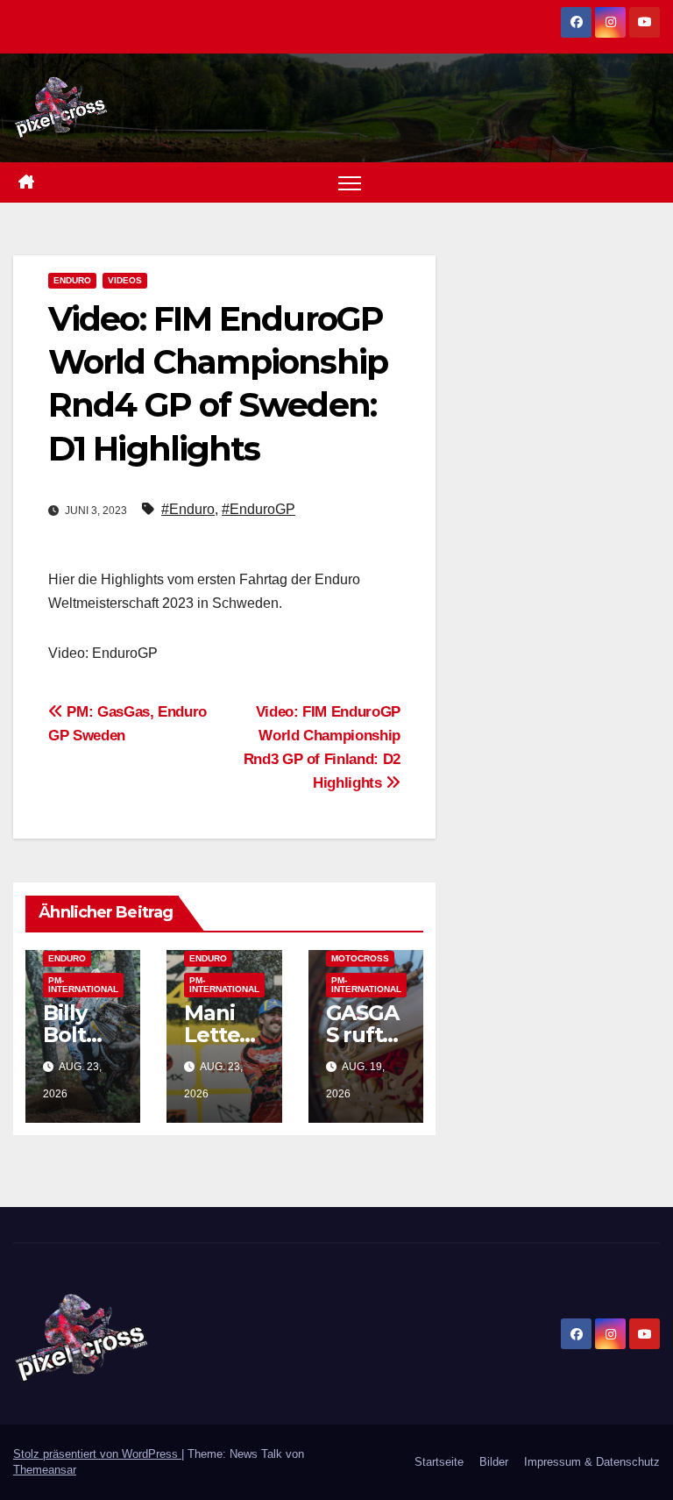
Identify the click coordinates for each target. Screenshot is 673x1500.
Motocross (360, 958)
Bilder (493, 1461)
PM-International (83, 984)
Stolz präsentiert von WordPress (97, 1454)
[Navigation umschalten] (350, 182)
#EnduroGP (258, 509)
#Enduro (188, 509)
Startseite (439, 1461)
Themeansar (44, 1469)
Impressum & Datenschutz (592, 1461)
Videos (125, 280)
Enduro (72, 280)
